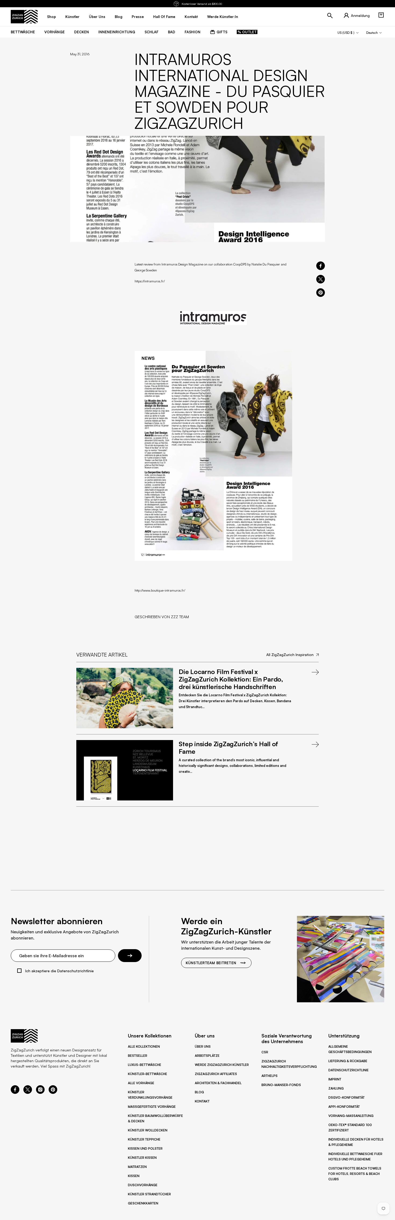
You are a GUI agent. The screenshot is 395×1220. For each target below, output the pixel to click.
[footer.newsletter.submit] (130, 955)
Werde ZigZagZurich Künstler (222, 1065)
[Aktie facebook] (320, 265)
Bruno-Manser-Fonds (281, 1085)
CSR (264, 1052)
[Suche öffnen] (330, 15)
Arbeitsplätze (207, 1056)
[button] (381, 15)
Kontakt (202, 1101)
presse (138, 16)
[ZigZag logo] (24, 16)
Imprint (334, 1079)
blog (118, 16)
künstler (72, 16)
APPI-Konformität (344, 1107)
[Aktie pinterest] (320, 292)
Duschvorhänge (142, 1185)
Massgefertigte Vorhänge (152, 1107)
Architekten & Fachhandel (218, 1083)
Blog (199, 1092)
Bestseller (137, 1056)
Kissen (133, 1176)
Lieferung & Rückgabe (347, 1061)
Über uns (203, 1046)
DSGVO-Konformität (346, 1097)
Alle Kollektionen (144, 1046)
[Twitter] (27, 1092)
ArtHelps (269, 1076)
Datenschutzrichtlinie (348, 1070)
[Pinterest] (53, 1092)
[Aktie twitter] (320, 279)
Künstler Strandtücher (149, 1194)
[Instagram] (40, 1092)
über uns (97, 16)
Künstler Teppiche (144, 1139)
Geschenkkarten (143, 1203)
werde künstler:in (222, 16)
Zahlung (336, 1088)
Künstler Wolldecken (147, 1130)
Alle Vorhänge (141, 1083)
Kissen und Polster (145, 1148)
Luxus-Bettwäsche (144, 1065)
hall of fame (164, 16)
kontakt (191, 16)
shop (51, 16)
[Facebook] (15, 1092)
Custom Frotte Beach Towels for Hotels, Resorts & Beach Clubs (354, 1173)
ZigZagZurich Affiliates (216, 1074)
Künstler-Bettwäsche (147, 1074)
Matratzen (137, 1167)
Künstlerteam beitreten (211, 963)
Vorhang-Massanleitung (351, 1116)
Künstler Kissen (142, 1158)
